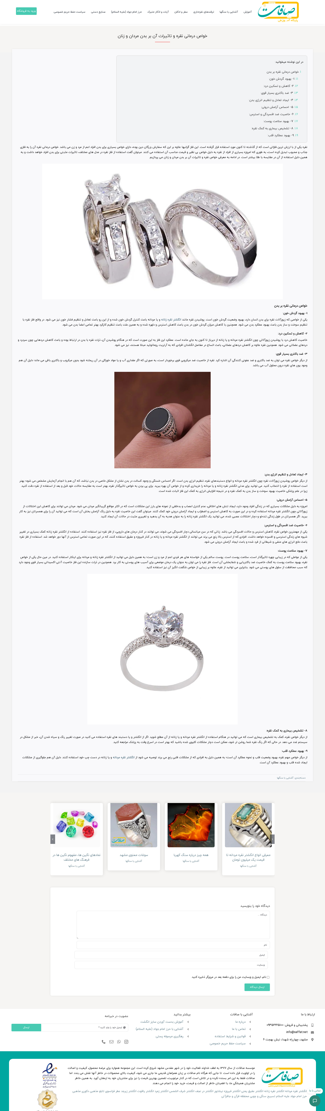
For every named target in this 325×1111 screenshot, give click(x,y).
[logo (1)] (47, 1090)
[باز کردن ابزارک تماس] (314, 1100)
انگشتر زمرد (161, 1091)
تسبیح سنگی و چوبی (262, 1096)
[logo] (50, 1064)
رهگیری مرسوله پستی (169, 1036)
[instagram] (126, 1041)
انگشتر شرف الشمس (181, 1091)
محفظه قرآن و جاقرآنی (235, 1096)
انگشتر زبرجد (128, 1091)
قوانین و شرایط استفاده (230, 1036)
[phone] (104, 1041)
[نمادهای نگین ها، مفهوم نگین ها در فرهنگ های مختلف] (76, 823)
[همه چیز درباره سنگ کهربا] (191, 823)
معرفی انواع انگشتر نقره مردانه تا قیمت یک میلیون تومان (248, 857)
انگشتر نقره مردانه (123, 758)
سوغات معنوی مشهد (134, 855)
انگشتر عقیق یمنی (252, 1091)
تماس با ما (239, 1029)
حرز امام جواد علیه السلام (291, 1096)
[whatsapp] (119, 1041)
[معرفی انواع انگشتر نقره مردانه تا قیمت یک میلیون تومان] (248, 823)
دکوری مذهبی (80, 1091)
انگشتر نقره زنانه (171, 320)
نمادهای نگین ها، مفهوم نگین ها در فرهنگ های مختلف (77, 857)
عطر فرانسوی (112, 1091)
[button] (272, 839)
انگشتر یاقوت (145, 1091)
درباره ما (240, 1022)
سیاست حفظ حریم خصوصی (228, 1043)
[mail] (111, 1041)
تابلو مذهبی (97, 1091)
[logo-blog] (278, 3)
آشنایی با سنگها (285, 778)
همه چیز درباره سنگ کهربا (191, 855)
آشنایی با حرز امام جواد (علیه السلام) (159, 1029)
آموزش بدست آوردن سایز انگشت (161, 1022)
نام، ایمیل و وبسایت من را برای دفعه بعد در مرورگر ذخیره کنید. (228, 977)
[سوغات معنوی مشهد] (133, 823)
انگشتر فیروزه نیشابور (227, 1091)
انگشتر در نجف (204, 1091)
